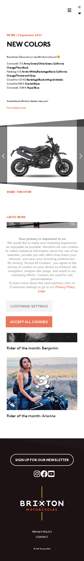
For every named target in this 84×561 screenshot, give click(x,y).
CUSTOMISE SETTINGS (29, 306)
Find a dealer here (16, 107)
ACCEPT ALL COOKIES (29, 322)
